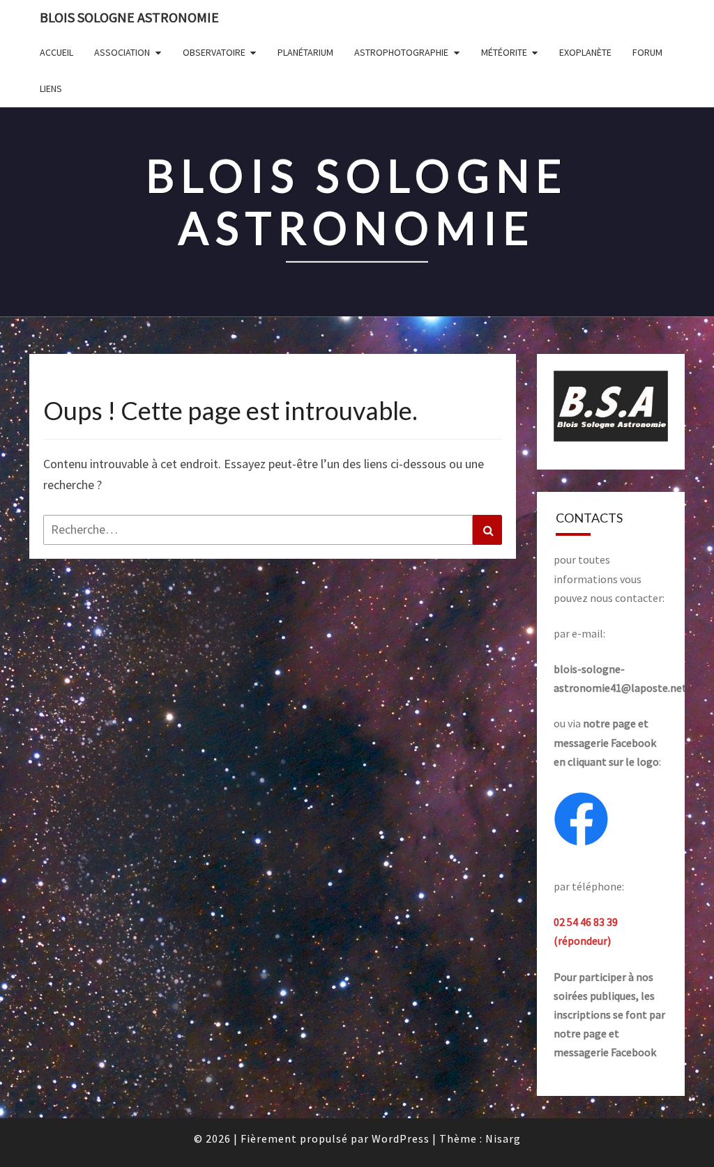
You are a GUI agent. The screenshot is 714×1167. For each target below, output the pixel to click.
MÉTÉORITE (504, 52)
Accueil (56, 52)
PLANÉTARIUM (305, 52)
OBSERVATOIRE (214, 52)
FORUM (647, 52)
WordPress (401, 1138)
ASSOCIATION (122, 52)
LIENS (51, 88)
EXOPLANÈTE (585, 52)
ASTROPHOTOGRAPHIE (401, 52)
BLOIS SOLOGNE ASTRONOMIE (129, 17)
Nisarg (503, 1138)
